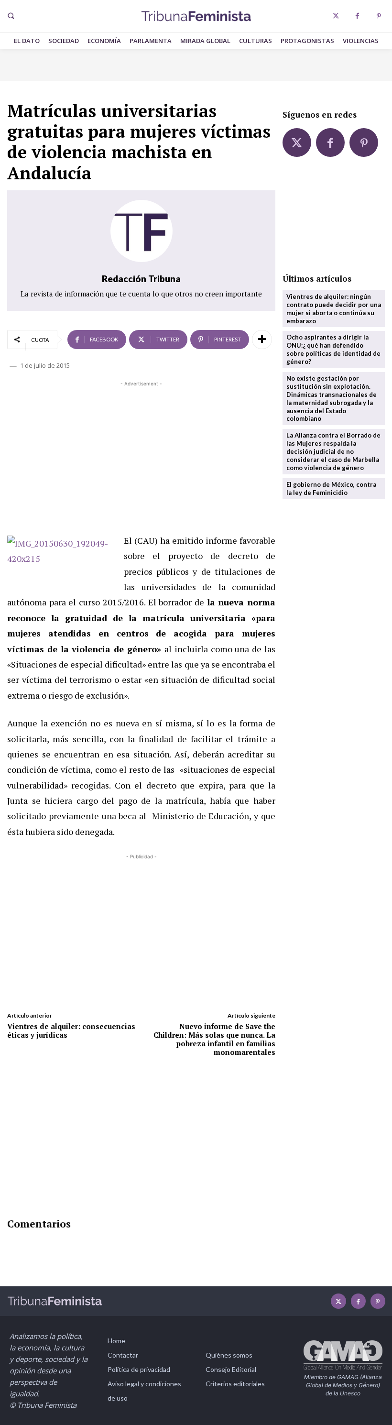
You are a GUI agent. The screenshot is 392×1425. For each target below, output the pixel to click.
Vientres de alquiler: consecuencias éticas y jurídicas (71, 1030)
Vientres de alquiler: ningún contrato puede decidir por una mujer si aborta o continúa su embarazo (333, 309)
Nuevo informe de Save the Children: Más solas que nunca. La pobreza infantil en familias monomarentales (214, 1039)
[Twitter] (335, 16)
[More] (262, 339)
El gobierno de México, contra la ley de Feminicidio (331, 488)
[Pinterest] (378, 16)
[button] (10, 16)
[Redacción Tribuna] (141, 231)
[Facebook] (357, 16)
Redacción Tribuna (141, 278)
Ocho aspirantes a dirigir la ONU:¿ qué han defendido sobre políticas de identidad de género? (333, 349)
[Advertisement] (141, 456)
